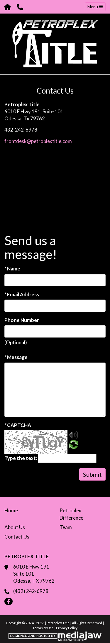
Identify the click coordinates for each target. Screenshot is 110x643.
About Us (14, 527)
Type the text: (20, 458)
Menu (93, 6)
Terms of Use (43, 628)
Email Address (21, 294)
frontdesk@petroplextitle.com (38, 141)
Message (16, 357)
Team (66, 527)
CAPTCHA (17, 425)
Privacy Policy (66, 628)
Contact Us (16, 537)
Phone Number (21, 320)
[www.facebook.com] (8, 601)
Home (11, 510)
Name (12, 268)
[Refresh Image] (73, 445)
